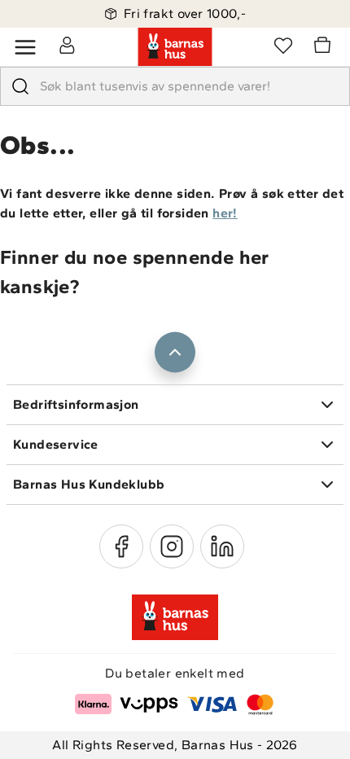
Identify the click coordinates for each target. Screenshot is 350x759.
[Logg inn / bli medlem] (66, 44)
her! (225, 213)
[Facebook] (121, 546)
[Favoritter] (283, 44)
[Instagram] (172, 546)
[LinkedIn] (222, 546)
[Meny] (25, 47)
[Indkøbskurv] (325, 47)
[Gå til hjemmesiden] (175, 47)
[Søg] (20, 86)
